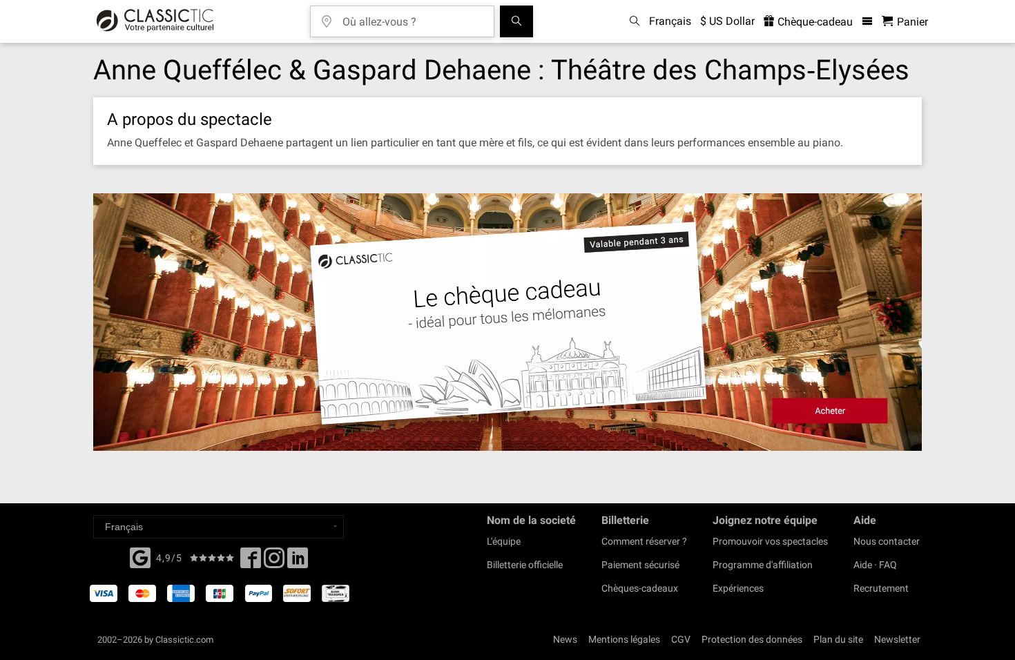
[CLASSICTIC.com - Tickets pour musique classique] (155, 21)
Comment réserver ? (644, 541)
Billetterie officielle (525, 564)
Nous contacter (886, 541)
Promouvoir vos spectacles (770, 541)
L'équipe (504, 541)
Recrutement (881, 588)
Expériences (738, 588)
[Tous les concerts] (516, 21)
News (565, 639)
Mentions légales (624, 639)
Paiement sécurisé (640, 564)
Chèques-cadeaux (639, 588)
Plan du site (838, 639)
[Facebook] (140, 556)
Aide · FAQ (875, 564)
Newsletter (897, 639)
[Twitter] (274, 561)
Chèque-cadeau (814, 21)
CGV (680, 639)
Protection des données (752, 639)
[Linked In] (297, 561)
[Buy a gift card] (507, 322)
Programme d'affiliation (763, 564)
